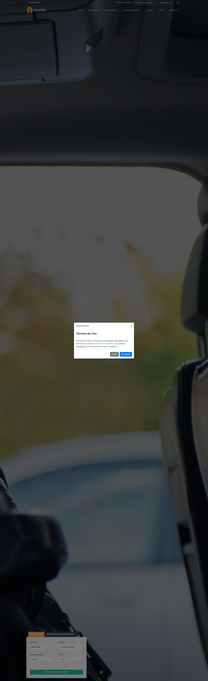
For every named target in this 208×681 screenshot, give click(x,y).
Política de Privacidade (103, 343)
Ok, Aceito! (125, 354)
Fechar (114, 354)
